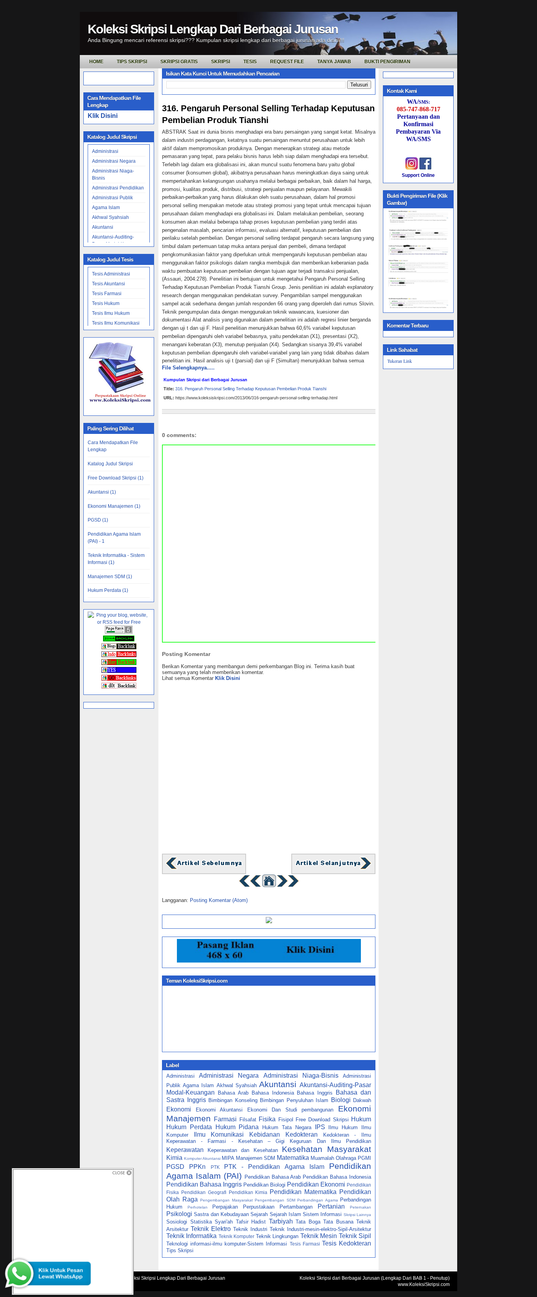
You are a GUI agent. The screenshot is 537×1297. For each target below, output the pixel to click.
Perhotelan (198, 1207)
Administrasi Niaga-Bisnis (300, 1075)
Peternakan (360, 1207)
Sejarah (259, 1214)
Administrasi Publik (112, 197)
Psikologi (179, 1214)
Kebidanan (264, 1134)
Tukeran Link (399, 361)
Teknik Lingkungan (277, 1236)
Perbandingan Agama (317, 1200)
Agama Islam (106, 207)
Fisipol (285, 1119)
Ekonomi (178, 1109)
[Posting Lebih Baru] (204, 868)
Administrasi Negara (114, 161)
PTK (215, 1167)
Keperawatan (185, 1149)
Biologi (341, 1100)
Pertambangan (296, 1207)
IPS (320, 1127)
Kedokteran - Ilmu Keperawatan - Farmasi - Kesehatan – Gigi (268, 1138)
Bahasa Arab (233, 1093)
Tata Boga (308, 1222)
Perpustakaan (258, 1207)
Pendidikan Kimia (248, 1192)
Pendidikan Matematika (303, 1192)
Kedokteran (301, 1134)
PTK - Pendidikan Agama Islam (274, 1166)
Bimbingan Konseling (232, 1100)
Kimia (174, 1157)
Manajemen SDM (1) (110, 576)
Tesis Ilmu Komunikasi (116, 323)
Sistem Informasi (322, 1214)
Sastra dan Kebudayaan (221, 1214)
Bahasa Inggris (315, 1093)
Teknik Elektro (211, 1228)
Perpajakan (225, 1207)
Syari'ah (224, 1222)
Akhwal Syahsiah (110, 217)
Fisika (267, 1119)
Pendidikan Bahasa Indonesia (337, 1177)
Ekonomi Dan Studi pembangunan (290, 1110)
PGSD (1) (98, 520)
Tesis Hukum (106, 303)
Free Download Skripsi (322, 1119)
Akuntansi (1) (102, 492)
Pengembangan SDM (275, 1200)
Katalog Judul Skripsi (110, 464)
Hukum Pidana (237, 1127)
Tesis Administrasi (111, 274)
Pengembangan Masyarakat (226, 1200)
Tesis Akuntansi (108, 284)
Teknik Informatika (191, 1236)
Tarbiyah (281, 1221)
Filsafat (247, 1119)
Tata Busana (338, 1222)
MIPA (228, 1158)
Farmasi (225, 1119)
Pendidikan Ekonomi (316, 1184)
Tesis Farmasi (106, 293)
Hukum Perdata (189, 1127)
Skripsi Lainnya (357, 1214)
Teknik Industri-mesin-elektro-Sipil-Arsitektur (320, 1229)
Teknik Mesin (318, 1236)
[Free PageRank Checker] (118, 632)
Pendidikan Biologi (264, 1185)
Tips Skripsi (132, 61)
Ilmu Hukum (343, 1127)
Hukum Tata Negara (286, 1127)
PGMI (364, 1158)
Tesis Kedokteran (346, 1243)
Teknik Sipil (355, 1236)
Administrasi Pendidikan (118, 188)
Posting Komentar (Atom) (219, 900)
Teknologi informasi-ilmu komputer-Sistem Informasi (226, 1244)
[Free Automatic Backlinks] (118, 640)
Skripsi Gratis (179, 61)
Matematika (293, 1157)
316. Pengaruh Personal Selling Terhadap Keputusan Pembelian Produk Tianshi (268, 114)
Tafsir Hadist (251, 1222)
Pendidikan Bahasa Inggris (204, 1184)
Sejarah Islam (285, 1214)
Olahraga (346, 1158)
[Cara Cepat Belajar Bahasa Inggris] (269, 921)
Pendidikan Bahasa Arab (273, 1177)
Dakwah (362, 1100)
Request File (287, 61)
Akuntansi (102, 227)
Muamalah (322, 1158)
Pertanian (331, 1206)
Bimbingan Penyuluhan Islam (294, 1100)
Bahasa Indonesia (273, 1093)
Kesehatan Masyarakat (326, 1149)
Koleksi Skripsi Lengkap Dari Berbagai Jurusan (213, 29)
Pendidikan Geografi (203, 1192)
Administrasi (105, 151)
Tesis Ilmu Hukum (111, 313)
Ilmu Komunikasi (219, 1134)
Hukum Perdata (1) (108, 590)
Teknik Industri (250, 1229)
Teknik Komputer (236, 1236)
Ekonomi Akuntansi (219, 1110)
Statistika (201, 1222)
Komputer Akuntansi (202, 1158)
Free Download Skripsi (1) (115, 478)
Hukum (361, 1119)
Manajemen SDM (255, 1158)
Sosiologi (176, 1222)
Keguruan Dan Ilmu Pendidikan (330, 1141)
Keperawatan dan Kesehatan (243, 1150)
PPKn (197, 1166)
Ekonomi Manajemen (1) (114, 506)
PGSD (175, 1166)
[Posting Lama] (333, 868)
